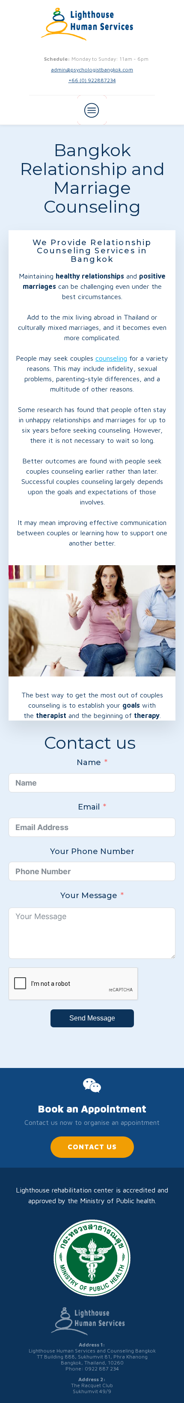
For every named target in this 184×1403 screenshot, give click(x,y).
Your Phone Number (92, 851)
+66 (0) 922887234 (92, 80)
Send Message (92, 1018)
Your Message (88, 895)
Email (89, 807)
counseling (111, 358)
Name (89, 762)
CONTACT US (92, 1147)
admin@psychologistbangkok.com (92, 69)
